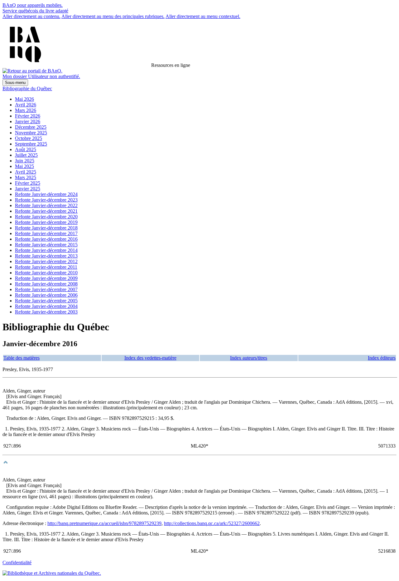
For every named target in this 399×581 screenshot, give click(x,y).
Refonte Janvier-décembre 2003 (46, 311)
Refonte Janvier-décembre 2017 (46, 233)
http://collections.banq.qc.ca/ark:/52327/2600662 (212, 523)
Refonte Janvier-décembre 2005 (46, 300)
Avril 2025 (25, 171)
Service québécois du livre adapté (35, 10)
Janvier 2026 (27, 121)
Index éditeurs (382, 357)
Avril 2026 (25, 104)
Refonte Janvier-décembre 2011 (46, 267)
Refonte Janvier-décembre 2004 (46, 306)
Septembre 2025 (31, 143)
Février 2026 (27, 116)
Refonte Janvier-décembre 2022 (46, 205)
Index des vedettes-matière (150, 357)
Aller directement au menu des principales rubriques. (113, 16)
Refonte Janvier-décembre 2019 (46, 222)
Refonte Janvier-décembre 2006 (46, 295)
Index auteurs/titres (248, 357)
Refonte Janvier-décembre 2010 (46, 272)
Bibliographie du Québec (27, 88)
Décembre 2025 (30, 127)
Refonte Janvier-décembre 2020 (46, 216)
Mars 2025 (25, 177)
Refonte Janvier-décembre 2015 (46, 244)
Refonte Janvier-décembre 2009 (46, 278)
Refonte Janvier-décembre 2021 (46, 211)
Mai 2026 (24, 99)
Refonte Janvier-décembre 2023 (46, 199)
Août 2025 (25, 149)
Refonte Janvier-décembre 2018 (46, 227)
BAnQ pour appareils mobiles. (32, 5)
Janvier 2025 (27, 188)
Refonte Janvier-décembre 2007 (46, 289)
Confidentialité (16, 562)
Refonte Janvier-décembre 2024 (46, 194)
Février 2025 (27, 183)
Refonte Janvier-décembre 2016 (46, 239)
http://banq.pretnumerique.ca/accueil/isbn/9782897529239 (104, 523)
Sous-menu (15, 82)
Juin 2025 (24, 160)
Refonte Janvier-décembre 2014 (46, 250)
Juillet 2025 (26, 155)
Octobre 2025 (28, 138)
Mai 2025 (24, 166)
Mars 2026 (25, 110)
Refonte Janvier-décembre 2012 (46, 261)
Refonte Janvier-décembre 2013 (46, 255)
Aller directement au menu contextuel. (203, 16)
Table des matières (21, 357)
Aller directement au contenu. (31, 16)
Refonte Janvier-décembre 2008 (46, 283)
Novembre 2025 (31, 132)
